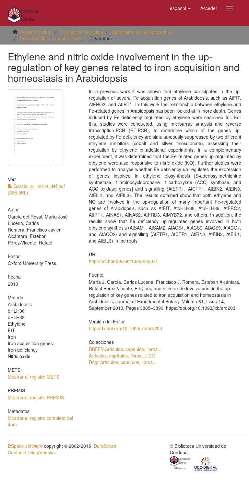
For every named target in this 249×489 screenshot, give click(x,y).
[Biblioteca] (180, 463)
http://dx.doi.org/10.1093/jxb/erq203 (125, 328)
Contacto (17, 452)
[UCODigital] (206, 463)
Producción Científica (81, 32)
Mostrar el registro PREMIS (36, 397)
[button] (180, 8)
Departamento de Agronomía (142, 32)
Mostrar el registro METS (33, 376)
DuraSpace (105, 446)
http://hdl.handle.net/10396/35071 (123, 261)
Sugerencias (43, 452)
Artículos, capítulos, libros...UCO (122, 355)
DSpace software (25, 446)
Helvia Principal (35, 32)
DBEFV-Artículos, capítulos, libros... (125, 349)
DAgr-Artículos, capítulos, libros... (54, 38)
